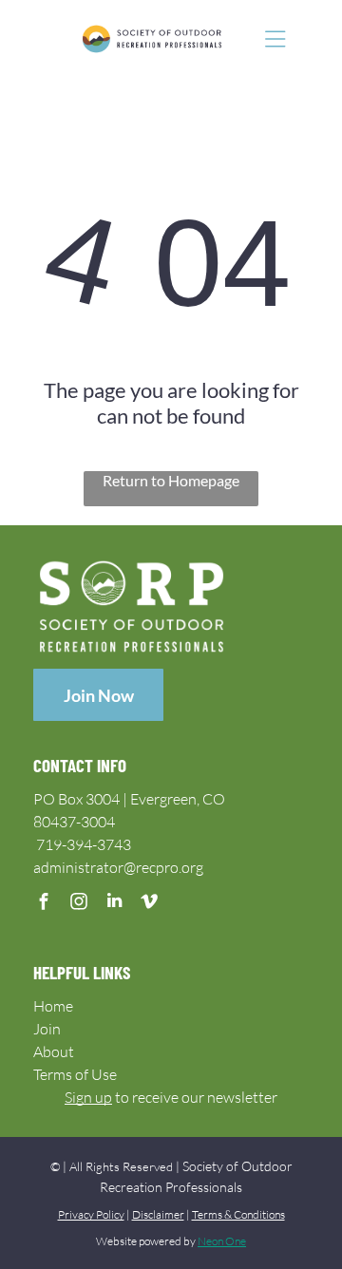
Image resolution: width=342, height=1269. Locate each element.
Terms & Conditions (238, 1214)
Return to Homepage (171, 480)
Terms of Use (75, 1074)
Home (53, 1005)
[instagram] (79, 903)
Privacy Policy (91, 1214)
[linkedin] (114, 903)
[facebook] (44, 903)
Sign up (88, 1097)
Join (47, 1028)
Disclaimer (158, 1214)
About (53, 1051)
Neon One (222, 1241)
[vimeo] (149, 903)
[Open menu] (275, 39)
